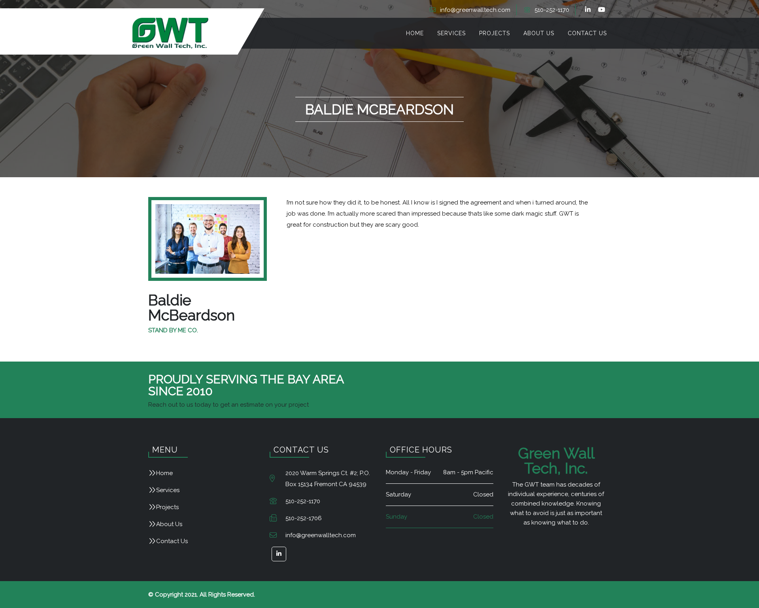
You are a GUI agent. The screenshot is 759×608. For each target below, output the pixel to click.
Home (164, 473)
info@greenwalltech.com (475, 9)
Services (167, 490)
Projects (167, 507)
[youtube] (603, 10)
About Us (169, 524)
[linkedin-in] (589, 10)
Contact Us (172, 541)
